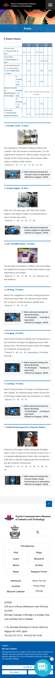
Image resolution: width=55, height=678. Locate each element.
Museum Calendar (16, 591)
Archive (39, 565)
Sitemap (39, 591)
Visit (16, 552)
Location (16, 586)
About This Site (39, 580)
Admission (16, 580)
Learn (16, 558)
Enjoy (39, 552)
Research (39, 558)
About (16, 565)
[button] (6, 645)
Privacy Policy (39, 585)
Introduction (27, 545)
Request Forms (39, 571)
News (16, 571)
